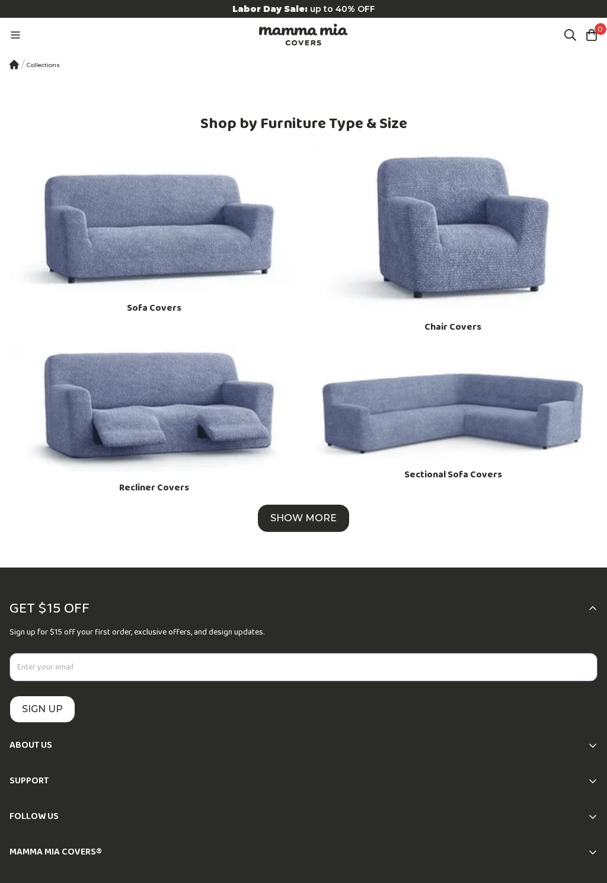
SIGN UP (42, 709)
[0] (592, 35)
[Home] (14, 64)
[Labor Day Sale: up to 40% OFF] (303, 9)
